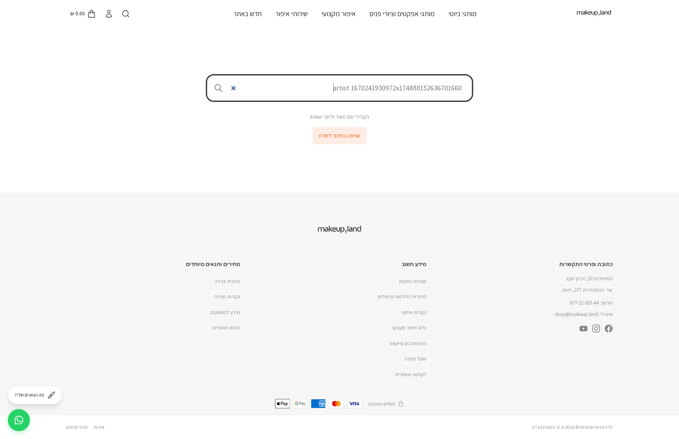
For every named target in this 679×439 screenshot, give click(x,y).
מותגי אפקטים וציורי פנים (402, 13)
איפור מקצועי (338, 13)
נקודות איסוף (413, 312)
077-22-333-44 (584, 302)
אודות (99, 427)
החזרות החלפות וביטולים (402, 296)
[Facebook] (609, 328)
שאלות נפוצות (412, 281)
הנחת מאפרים (226, 327)
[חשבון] (108, 13)
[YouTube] (583, 328)
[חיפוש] (125, 13)
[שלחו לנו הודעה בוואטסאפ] (19, 420)
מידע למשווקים (225, 312)
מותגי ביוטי (462, 13)
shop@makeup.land (576, 314)
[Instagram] (596, 328)
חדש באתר (247, 13)
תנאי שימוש (77, 427)
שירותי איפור (291, 13)
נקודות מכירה (227, 296)
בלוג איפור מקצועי (409, 327)
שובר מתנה (415, 358)
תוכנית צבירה (227, 281)
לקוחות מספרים (410, 374)
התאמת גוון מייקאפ (408, 343)
